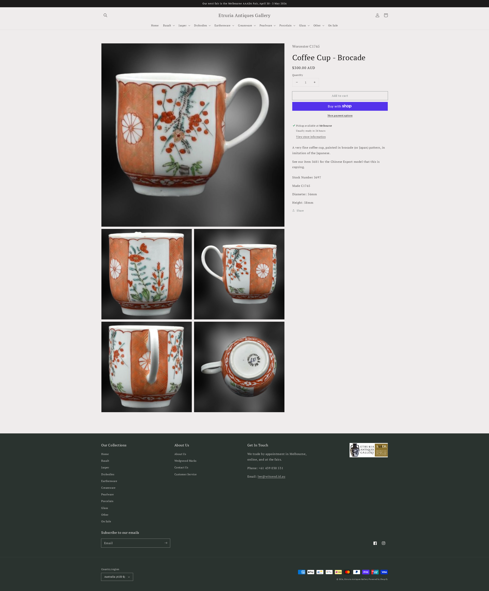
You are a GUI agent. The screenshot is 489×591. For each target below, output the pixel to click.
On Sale (106, 521)
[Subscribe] (166, 543)
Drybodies (107, 474)
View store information (311, 136)
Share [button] (300, 210)
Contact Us (181, 467)
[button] (105, 15)
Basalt (105, 460)
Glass (104, 508)
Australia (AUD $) (114, 576)
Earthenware (109, 481)
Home (105, 454)
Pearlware (107, 494)
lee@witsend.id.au (271, 476)
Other (104, 514)
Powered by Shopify (378, 579)
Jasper (105, 467)
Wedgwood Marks (185, 460)
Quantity (297, 75)
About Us (180, 454)
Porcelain (107, 501)
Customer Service (185, 474)
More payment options (340, 115)
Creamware (108, 487)
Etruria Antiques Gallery (356, 579)
